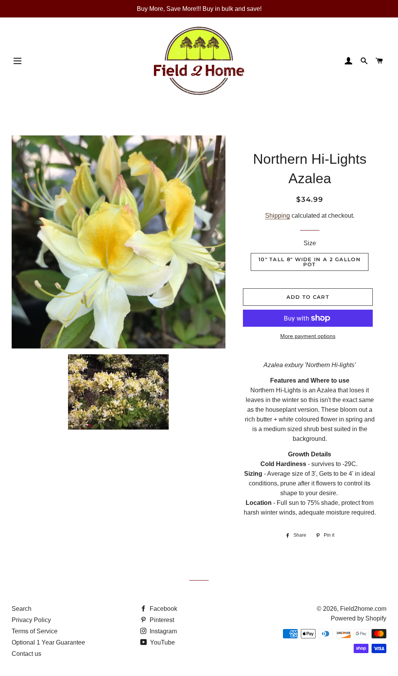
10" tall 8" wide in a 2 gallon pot (309, 261)
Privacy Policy (31, 620)
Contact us (26, 653)
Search (21, 608)
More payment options (307, 336)
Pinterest (161, 620)
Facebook (162, 608)
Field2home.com (363, 608)
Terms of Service (35, 631)
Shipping (277, 215)
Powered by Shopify (358, 618)
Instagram (162, 631)
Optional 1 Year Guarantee (48, 642)
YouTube (161, 642)
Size (310, 243)
